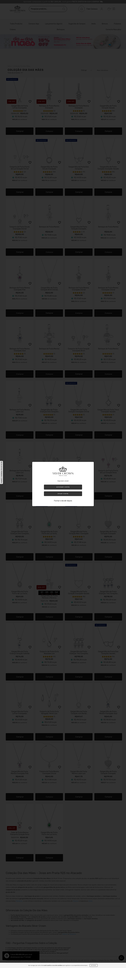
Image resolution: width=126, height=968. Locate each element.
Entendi (93, 965)
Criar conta (63, 493)
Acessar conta (63, 487)
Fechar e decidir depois (63, 501)
